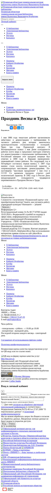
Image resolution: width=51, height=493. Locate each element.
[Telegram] (22, 127)
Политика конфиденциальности (15, 344)
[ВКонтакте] (11, 127)
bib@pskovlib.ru (14, 319)
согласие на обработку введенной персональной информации (22, 405)
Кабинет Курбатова (15, 63)
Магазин (10, 70)
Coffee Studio (15, 381)
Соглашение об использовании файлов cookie (21, 340)
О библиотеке (12, 28)
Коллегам (10, 68)
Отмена (12, 424)
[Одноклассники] (15, 127)
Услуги (9, 33)
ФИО (3, 394)
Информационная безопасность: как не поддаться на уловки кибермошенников (24, 237)
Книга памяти (12, 73)
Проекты (10, 61)
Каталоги (10, 38)
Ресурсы (10, 35)
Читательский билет (10, 399)
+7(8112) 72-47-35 (17, 317)
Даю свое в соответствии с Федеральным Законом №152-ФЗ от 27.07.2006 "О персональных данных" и (23, 409)
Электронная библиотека (17, 31)
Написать (6, 207)
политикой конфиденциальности (17, 413)
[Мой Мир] (18, 127)
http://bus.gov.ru (7, 359)
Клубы (9, 65)
